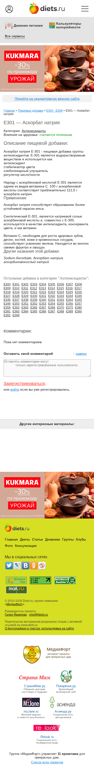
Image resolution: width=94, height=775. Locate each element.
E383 (16, 311)
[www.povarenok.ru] (66, 682)
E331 (42, 296)
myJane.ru (31, 711)
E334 (69, 296)
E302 (24, 284)
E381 (7, 311)
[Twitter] (9, 565)
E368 (51, 307)
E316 (69, 288)
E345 (78, 300)
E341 (51, 300)
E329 (24, 296)
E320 (24, 292)
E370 (60, 307)
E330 (33, 296)
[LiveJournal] (17, 565)
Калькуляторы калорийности (68, 25)
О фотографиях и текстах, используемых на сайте (39, 628)
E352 (33, 303)
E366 (33, 307)
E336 (7, 300)
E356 (69, 303)
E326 (78, 292)
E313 (42, 288)
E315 (60, 288)
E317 (78, 288)
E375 (69, 307)
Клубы (81, 539)
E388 (60, 311)
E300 (7, 284)
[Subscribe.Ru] (42, 565)
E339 (33, 300)
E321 (33, 292)
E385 (33, 311)
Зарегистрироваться (24, 383)
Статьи (37, 539)
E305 (51, 284)
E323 (51, 292)
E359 (7, 307)
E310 (16, 288)
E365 (24, 307)
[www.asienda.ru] (63, 708)
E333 (60, 296)
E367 (42, 307)
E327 (7, 296)
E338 (24, 300)
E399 (16, 315)
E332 (51, 296)
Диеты (25, 539)
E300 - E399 (54, 110)
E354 (51, 303)
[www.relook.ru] (47, 733)
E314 (51, 288)
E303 (33, 284)
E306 (60, 284)
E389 (69, 311)
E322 (42, 292)
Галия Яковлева (16, 614)
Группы (68, 539)
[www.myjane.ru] (31, 708)
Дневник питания (28, 25)
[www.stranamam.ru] (34, 682)
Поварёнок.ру (66, 686)
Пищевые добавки (30, 110)
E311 (24, 288)
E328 (16, 296)
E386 (42, 311)
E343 (60, 300)
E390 (78, 311)
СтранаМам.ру (34, 686)
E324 (60, 292)
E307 (69, 284)
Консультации (26, 546)
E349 (7, 303)
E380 (78, 307)
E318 (7, 292)
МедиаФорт (15, 604)
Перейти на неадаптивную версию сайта (47, 99)
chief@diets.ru (38, 614)
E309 (7, 288)
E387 (51, 311)
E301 (16, 284)
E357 (78, 303)
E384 (24, 311)
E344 (69, 300)
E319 (16, 292)
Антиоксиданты (34, 131)
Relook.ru (47, 737)
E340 (42, 300)
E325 (69, 292)
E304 (42, 284)
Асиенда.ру (63, 711)
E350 (16, 303)
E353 (42, 303)
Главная (9, 110)
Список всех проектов (47, 762)
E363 (16, 307)
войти (14, 389)
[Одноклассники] (34, 565)
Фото (9, 546)
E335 (78, 296)
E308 (78, 284)
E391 (7, 315)
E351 (24, 303)
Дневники (52, 539)
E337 (16, 300)
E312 (33, 288)
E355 (60, 303)
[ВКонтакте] (25, 565)
